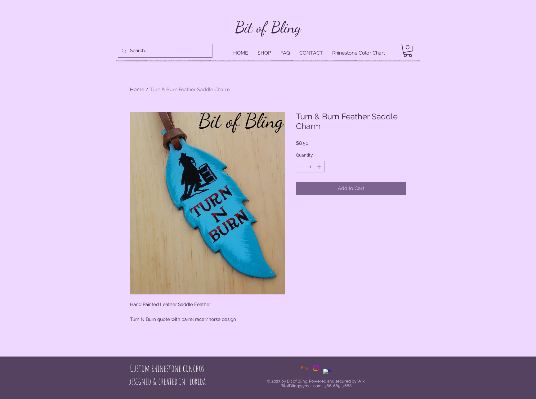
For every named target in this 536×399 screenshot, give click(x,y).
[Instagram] (316, 368)
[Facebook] (327, 373)
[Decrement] (301, 166)
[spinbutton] (310, 166)
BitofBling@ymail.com (301, 385)
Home (137, 89)
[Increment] (320, 166)
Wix (361, 381)
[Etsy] (305, 368)
